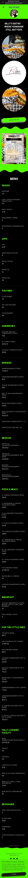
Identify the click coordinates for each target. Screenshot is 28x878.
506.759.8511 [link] (14, 7)
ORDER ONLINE (14, 120)
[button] (4, 7)
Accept (14, 874)
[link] (14, 13)
